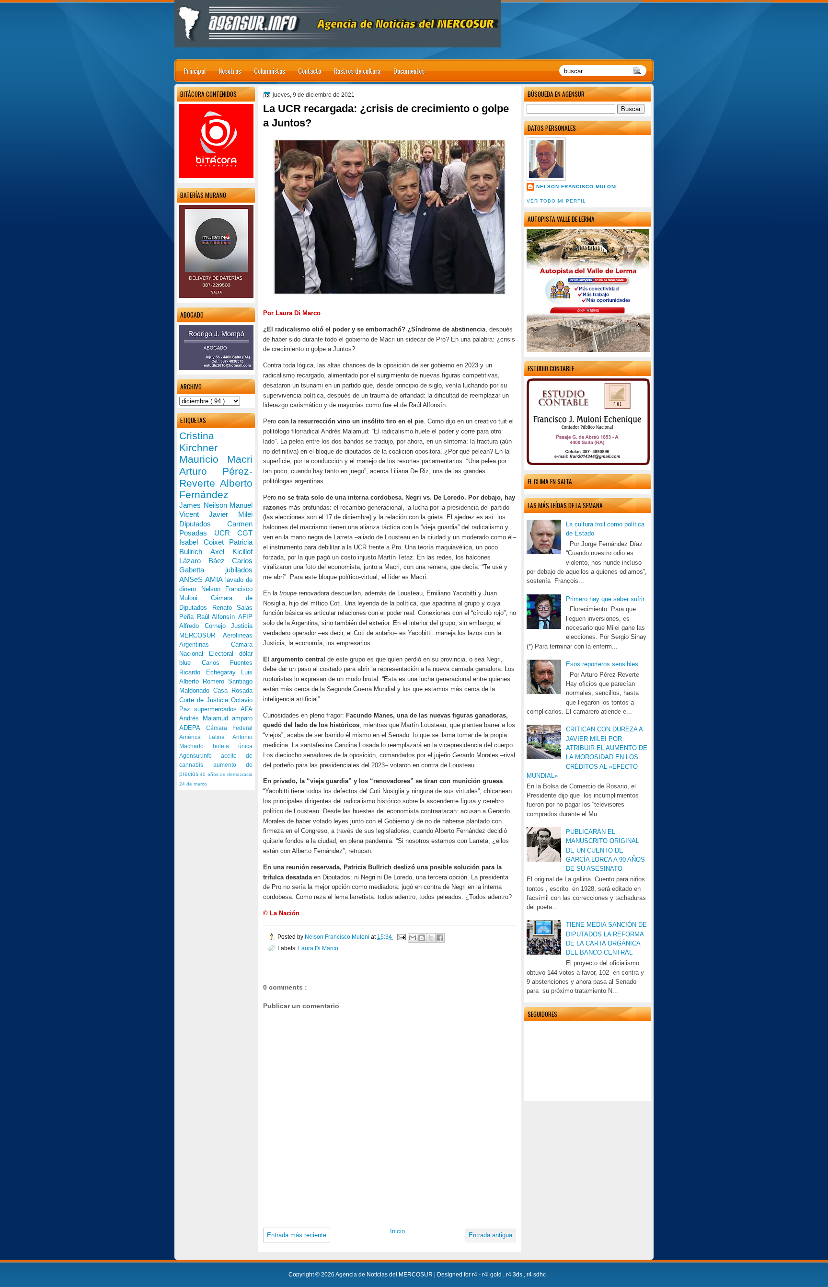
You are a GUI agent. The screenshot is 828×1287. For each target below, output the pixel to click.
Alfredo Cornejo (205, 625)
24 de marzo (193, 783)
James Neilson (204, 505)
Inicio (397, 1231)
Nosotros (229, 71)
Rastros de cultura (357, 71)
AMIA (215, 579)
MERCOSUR (201, 635)
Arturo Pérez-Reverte (216, 477)
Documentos (409, 71)
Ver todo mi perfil (556, 201)
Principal (195, 71)
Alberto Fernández (216, 489)
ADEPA (192, 727)
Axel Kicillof (231, 551)
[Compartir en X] (431, 938)
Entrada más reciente (296, 1235)
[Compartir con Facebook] (440, 938)
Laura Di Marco (318, 948)
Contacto (309, 71)
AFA (247, 709)
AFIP (245, 616)
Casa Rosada (233, 690)
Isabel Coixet (204, 542)
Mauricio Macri (216, 459)
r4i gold (492, 1274)
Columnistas (269, 71)
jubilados (239, 570)
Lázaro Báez (205, 561)
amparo (242, 718)
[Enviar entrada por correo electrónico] (400, 937)
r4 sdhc (536, 1274)
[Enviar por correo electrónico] (412, 938)
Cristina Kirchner (198, 441)
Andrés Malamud (205, 718)
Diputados (203, 524)
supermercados (217, 709)
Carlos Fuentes (227, 662)
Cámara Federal (229, 728)
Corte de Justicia (205, 700)
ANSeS (192, 579)
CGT (245, 533)
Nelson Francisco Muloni (576, 186)
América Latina (205, 737)
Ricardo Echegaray (210, 672)
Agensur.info (200, 756)
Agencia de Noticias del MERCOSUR (384, 1274)
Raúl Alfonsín (217, 616)
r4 (475, 1274)
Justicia (242, 625)
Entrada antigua (490, 1235)
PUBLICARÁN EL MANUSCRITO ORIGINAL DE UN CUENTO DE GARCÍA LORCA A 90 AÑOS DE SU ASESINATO (605, 850)
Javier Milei (231, 514)
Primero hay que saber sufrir (605, 599)
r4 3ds (515, 1274)
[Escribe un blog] (421, 938)
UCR (225, 533)
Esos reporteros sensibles (602, 664)
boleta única (233, 746)
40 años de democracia (226, 774)
